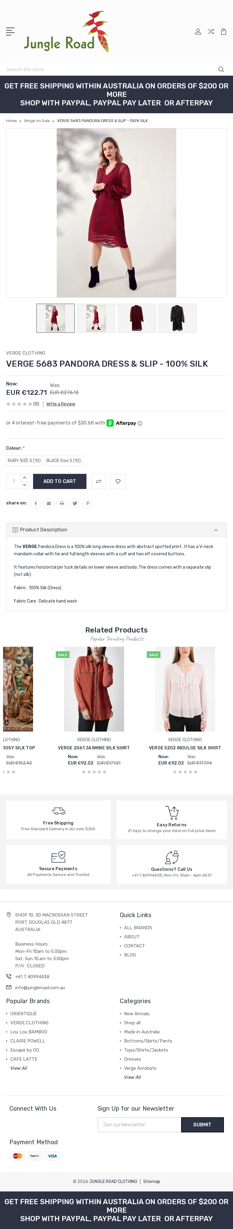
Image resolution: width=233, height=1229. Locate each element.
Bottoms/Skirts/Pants (148, 1041)
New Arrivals (137, 1013)
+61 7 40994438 (32, 977)
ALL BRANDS (138, 927)
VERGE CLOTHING (29, 1023)
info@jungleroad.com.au (40, 987)
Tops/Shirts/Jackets (146, 1050)
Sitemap (151, 1181)
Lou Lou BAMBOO (28, 1032)
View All (18, 1068)
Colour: (15, 448)
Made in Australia (142, 1032)
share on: (16, 503)
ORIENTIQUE (23, 1013)
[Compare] (211, 35)
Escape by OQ (24, 1050)
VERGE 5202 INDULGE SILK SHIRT (185, 748)
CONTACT (134, 946)
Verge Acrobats (140, 1068)
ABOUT (132, 937)
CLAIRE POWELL (27, 1041)
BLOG (130, 955)
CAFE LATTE (23, 1059)
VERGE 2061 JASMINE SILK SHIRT (94, 748)
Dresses (132, 1059)
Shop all (132, 1023)
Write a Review (60, 404)
